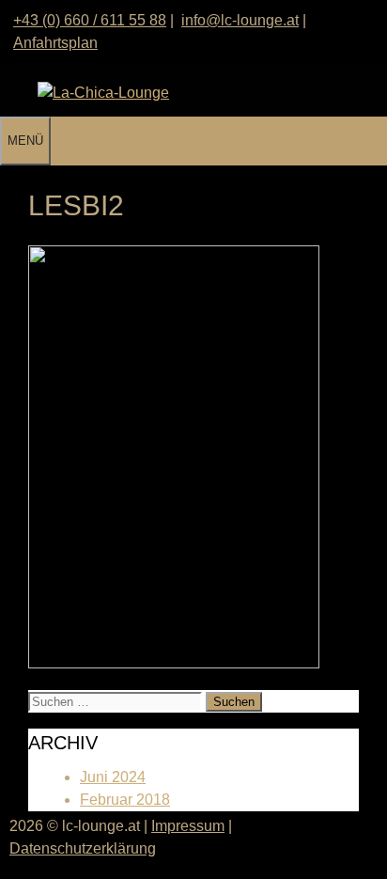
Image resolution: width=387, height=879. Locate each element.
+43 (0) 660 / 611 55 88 (89, 20)
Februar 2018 (125, 800)
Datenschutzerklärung (82, 848)
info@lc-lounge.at (240, 20)
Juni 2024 (113, 777)
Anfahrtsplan (55, 43)
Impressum (187, 826)
